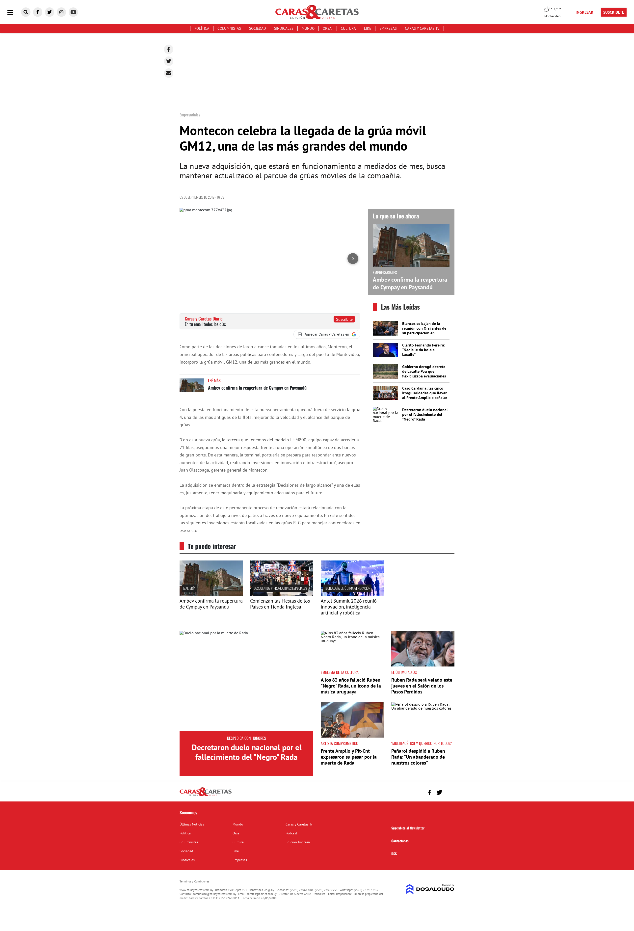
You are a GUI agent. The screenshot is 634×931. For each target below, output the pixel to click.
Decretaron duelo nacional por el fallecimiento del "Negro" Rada (425, 414)
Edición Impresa (298, 842)
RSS (394, 853)
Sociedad (257, 28)
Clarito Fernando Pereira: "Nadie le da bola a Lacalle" (423, 350)
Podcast (291, 833)
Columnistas (229, 28)
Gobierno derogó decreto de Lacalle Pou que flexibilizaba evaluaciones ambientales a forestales (424, 373)
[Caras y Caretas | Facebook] (37, 12)
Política (201, 28)
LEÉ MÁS (214, 380)
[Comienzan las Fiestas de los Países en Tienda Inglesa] (281, 594)
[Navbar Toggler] (14, 12)
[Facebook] (168, 49)
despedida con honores (246, 738)
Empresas (388, 28)
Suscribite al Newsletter (407, 827)
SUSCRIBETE (613, 12)
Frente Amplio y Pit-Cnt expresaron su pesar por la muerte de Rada (349, 757)
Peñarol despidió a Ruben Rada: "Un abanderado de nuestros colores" (418, 757)
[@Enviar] (168, 73)
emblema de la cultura (340, 672)
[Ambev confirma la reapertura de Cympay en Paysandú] (192, 387)
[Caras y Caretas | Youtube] (73, 12)
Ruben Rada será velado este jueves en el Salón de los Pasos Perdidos (421, 686)
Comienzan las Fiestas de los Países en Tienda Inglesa (280, 604)
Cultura (348, 28)
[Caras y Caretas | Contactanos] (449, 792)
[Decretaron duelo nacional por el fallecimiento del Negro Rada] (246, 681)
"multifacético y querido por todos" (421, 743)
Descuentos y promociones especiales (280, 588)
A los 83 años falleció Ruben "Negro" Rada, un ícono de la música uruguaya (351, 686)
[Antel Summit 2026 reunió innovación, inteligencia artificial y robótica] (352, 594)
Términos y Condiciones (194, 881)
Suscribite (344, 319)
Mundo (308, 28)
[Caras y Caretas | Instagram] (61, 12)
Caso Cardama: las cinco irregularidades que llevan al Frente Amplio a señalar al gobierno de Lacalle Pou (425, 395)
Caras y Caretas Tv (422, 28)
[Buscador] (25, 12)
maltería (189, 588)
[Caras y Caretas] (206, 795)
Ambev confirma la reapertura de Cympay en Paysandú (257, 387)
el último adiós (404, 672)
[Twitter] (168, 61)
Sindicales (283, 28)
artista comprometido (339, 743)
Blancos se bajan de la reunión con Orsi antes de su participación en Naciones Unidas (424, 330)
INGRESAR (584, 12)
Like (367, 28)
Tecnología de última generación (347, 588)
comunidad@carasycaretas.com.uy (214, 894)
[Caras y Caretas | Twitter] (49, 12)
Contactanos (400, 840)
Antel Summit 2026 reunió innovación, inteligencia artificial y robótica (349, 607)
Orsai (328, 28)
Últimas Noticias (192, 824)
